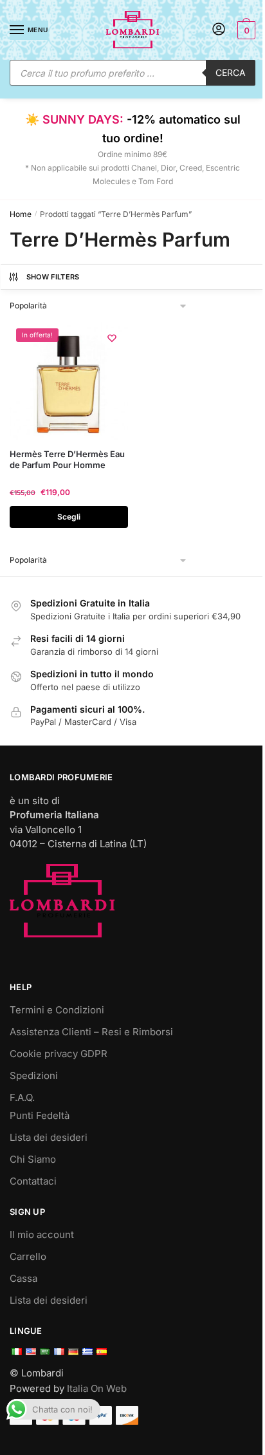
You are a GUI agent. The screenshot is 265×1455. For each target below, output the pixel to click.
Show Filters (53, 276)
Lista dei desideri (48, 1137)
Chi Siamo (33, 1159)
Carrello (28, 1256)
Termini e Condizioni (57, 1010)
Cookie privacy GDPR (58, 1053)
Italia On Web (97, 1388)
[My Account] (218, 30)
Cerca (230, 72)
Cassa (23, 1278)
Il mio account (42, 1234)
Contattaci (33, 1181)
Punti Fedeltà (39, 1115)
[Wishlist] (112, 338)
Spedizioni (34, 1075)
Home (21, 214)
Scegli (68, 516)
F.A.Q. (22, 1097)
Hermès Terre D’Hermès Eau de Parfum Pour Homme (67, 459)
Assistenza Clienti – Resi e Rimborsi (91, 1032)
